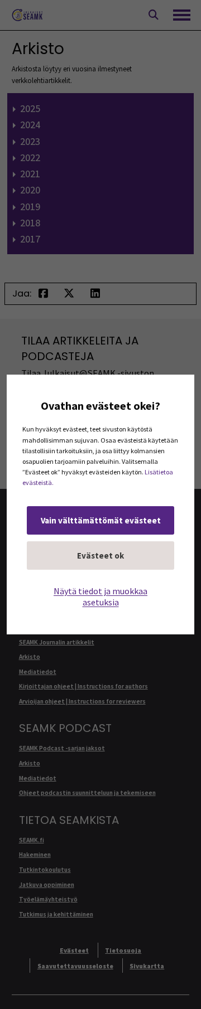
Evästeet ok (100, 555)
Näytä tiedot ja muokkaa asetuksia (100, 596)
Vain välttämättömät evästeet (101, 520)
